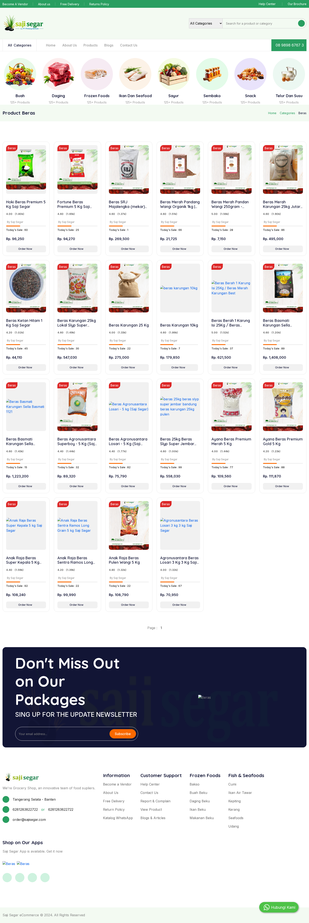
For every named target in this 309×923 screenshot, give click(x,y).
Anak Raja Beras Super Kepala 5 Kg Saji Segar (22, 560)
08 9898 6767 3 (290, 45)
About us (44, 4)
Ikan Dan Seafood (135, 96)
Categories (19, 45)
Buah (20, 96)
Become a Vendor (117, 784)
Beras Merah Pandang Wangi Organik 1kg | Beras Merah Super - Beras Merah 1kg (180, 204)
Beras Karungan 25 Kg (129, 325)
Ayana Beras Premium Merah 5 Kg (231, 441)
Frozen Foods (97, 96)
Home (50, 45)
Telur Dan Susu (289, 96)
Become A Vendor (15, 4)
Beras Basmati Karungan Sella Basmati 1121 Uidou (279, 322)
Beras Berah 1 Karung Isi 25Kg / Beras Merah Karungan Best (230, 322)
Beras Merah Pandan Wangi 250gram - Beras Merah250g (230, 204)
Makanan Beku (202, 818)
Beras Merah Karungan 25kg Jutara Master (283, 204)
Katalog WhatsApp (118, 818)
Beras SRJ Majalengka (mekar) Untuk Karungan (127, 204)
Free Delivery (69, 4)
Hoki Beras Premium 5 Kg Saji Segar (26, 204)
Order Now (25, 248)
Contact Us (128, 45)
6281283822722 (25, 809)
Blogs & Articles (152, 818)
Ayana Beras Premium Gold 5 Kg (283, 441)
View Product (151, 809)
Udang (233, 826)
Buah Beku (198, 793)
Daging (58, 96)
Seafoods (235, 818)
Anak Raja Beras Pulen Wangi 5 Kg (124, 560)
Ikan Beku (198, 809)
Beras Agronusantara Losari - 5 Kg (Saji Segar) (128, 441)
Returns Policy (99, 4)
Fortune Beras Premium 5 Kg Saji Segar (73, 204)
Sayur (173, 96)
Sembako (212, 96)
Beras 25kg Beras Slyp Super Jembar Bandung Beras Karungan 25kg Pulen (179, 441)
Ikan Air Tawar (240, 793)
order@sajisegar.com (29, 819)
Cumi (232, 784)
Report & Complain (155, 801)
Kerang (234, 809)
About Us (69, 45)
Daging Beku (200, 801)
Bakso (194, 784)
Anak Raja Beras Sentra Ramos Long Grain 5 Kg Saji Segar (76, 560)
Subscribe (123, 734)
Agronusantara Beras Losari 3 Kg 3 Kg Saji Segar (179, 560)
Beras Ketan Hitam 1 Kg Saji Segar (24, 322)
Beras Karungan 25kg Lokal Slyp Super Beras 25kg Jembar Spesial (76, 322)
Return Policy (114, 809)
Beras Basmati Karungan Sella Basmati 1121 (19, 441)
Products (90, 45)
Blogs (108, 45)
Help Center (267, 4)
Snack (250, 96)
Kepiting (234, 801)
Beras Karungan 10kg (179, 325)
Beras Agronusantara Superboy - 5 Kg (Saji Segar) (76, 441)
